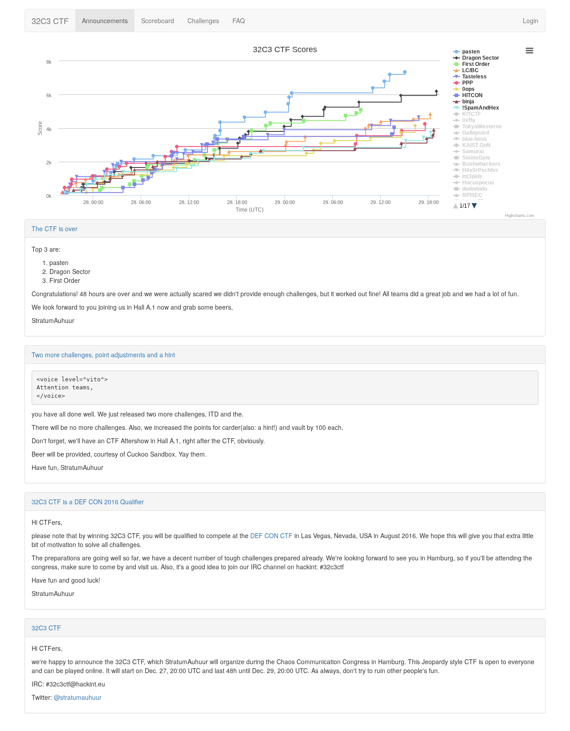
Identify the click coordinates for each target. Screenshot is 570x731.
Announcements (105, 20)
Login (530, 20)
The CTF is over (54, 228)
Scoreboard (157, 20)
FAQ (238, 20)
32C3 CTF (50, 20)
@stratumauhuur (78, 697)
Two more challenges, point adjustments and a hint (103, 354)
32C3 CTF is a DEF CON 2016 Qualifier (88, 501)
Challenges (203, 20)
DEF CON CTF (271, 535)
